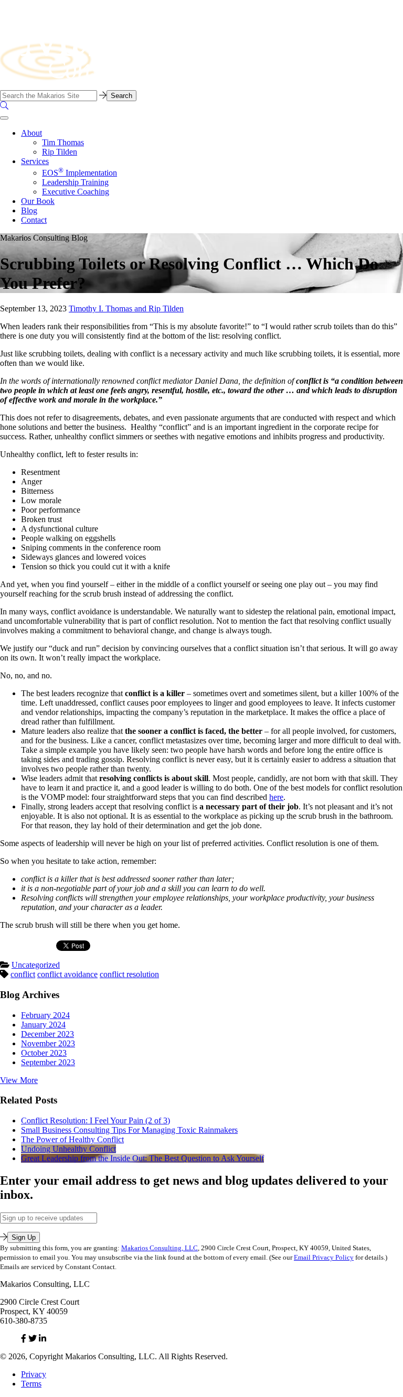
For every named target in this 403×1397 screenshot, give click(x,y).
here (276, 797)
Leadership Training (75, 182)
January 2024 (43, 1024)
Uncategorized (36, 964)
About (31, 132)
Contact (34, 219)
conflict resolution (129, 974)
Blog (29, 210)
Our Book (38, 201)
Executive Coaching (75, 191)
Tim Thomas (63, 142)
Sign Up (24, 1237)
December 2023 (47, 1034)
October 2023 (44, 1052)
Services (35, 161)
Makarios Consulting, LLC (159, 1248)
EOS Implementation (79, 172)
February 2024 (45, 1015)
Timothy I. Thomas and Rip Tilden (126, 308)
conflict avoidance (67, 974)
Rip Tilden (59, 151)
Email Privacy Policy (324, 1257)
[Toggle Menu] (4, 118)
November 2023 (48, 1043)
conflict (22, 974)
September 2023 (48, 1062)
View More (19, 1080)
